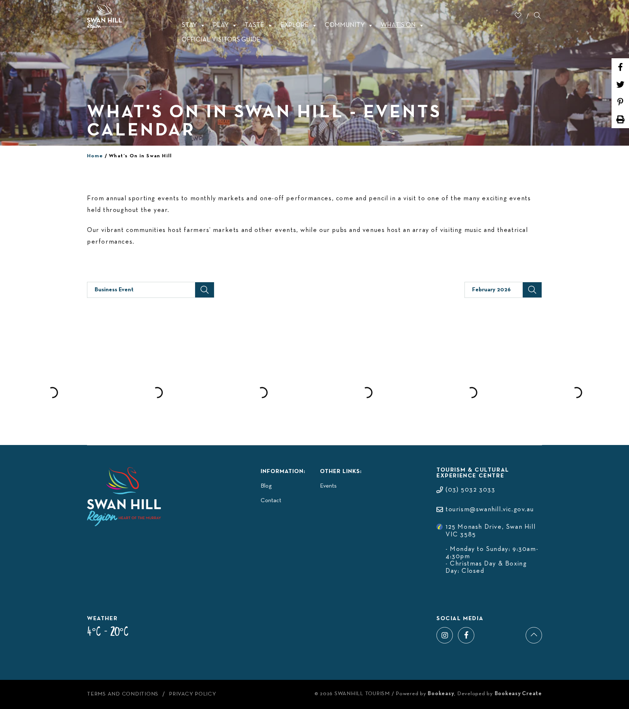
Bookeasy (441, 693)
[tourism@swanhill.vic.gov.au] (485, 502)
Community (345, 25)
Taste (254, 25)
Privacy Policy (192, 694)
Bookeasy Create (518, 693)
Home (95, 156)
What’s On (398, 25)
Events (328, 486)
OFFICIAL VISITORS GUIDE (221, 40)
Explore (294, 25)
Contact (271, 500)
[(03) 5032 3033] (465, 483)
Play (221, 25)
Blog (266, 486)
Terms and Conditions (122, 694)
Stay (189, 25)
